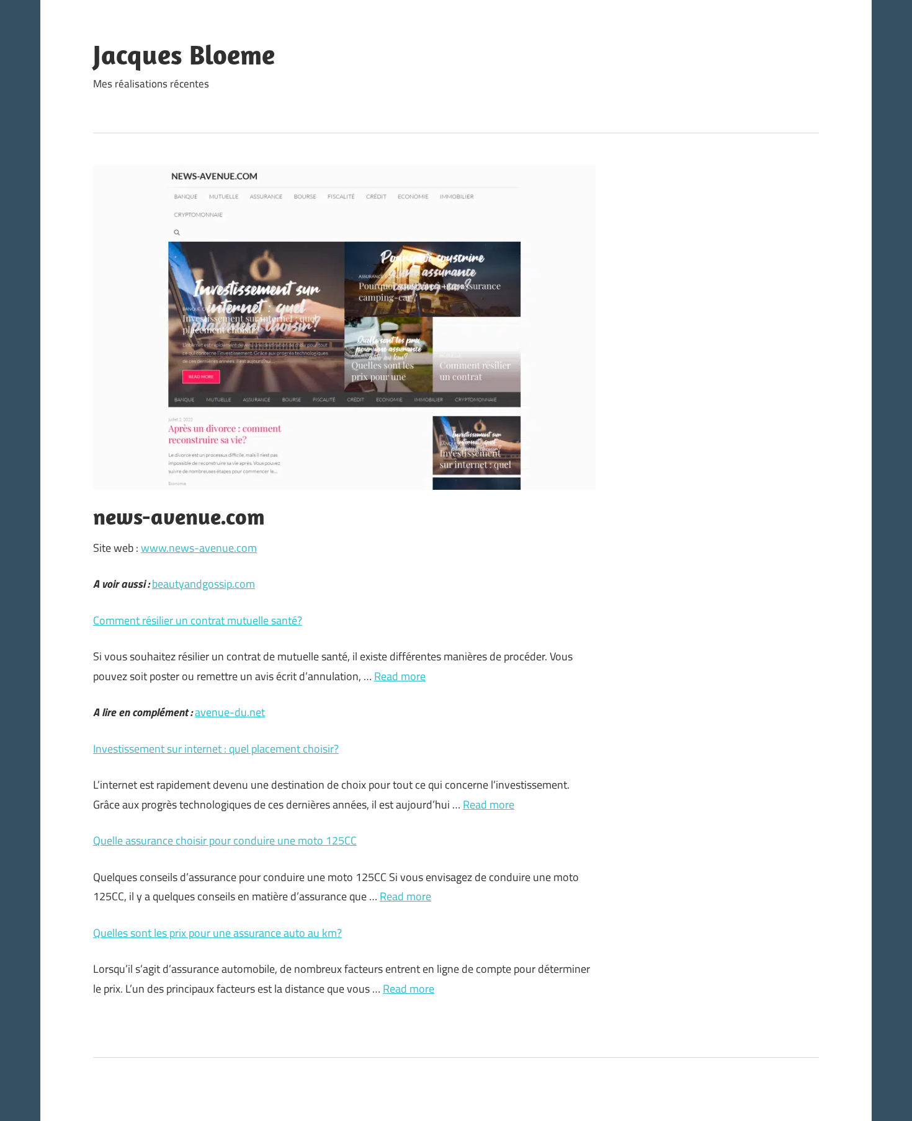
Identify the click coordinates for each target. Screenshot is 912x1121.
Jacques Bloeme (184, 54)
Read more (400, 676)
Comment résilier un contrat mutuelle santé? (197, 620)
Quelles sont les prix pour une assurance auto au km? (217, 932)
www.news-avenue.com (199, 547)
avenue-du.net (230, 712)
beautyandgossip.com (203, 583)
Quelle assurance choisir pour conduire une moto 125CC (225, 840)
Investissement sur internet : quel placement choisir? (216, 748)
